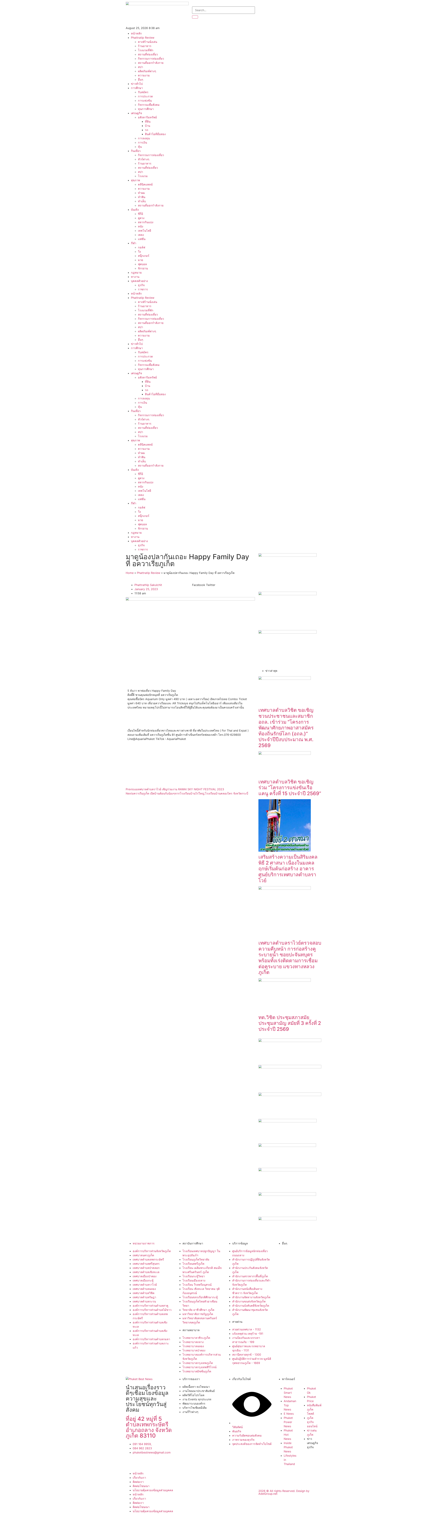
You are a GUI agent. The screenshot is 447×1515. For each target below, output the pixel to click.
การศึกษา (137, 88)
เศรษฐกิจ (136, 113)
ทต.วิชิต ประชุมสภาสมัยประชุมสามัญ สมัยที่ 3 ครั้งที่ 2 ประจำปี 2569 (289, 1023)
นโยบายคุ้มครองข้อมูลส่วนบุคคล (153, 1490)
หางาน (135, 276)
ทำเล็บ (142, 201)
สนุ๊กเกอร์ (143, 255)
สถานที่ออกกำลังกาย (150, 63)
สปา (140, 67)
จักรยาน (143, 268)
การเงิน (142, 142)
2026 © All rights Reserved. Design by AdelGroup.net (283, 1492)
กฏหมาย (136, 272)
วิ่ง (139, 251)
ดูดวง (141, 218)
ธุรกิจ (141, 285)
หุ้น (140, 146)
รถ (146, 130)
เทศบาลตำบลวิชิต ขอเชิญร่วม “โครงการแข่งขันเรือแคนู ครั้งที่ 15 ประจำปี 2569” (289, 787)
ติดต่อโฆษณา (141, 1486)
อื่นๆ (140, 79)
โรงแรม (143, 176)
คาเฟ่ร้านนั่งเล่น (147, 42)
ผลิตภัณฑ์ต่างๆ (147, 71)
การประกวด (145, 96)
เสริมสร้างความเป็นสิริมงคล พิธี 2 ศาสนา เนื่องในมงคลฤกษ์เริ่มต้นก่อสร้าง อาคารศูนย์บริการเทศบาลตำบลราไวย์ (287, 868)
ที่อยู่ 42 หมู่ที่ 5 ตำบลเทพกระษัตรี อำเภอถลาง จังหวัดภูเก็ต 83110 (149, 1427)
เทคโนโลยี (144, 230)
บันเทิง (135, 209)
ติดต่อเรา (138, 1482)
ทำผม (141, 193)
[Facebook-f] (262, 12)
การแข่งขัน (145, 100)
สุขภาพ (135, 180)
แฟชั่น (141, 239)
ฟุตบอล (142, 264)
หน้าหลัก (136, 33)
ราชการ (143, 289)
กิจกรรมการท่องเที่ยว (151, 58)
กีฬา (133, 243)
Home (130, 573)
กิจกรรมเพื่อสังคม (149, 104)
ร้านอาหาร (144, 46)
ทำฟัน (141, 197)
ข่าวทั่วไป (137, 83)
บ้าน (147, 125)
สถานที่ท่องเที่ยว (148, 54)
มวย (140, 260)
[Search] (195, 17)
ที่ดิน (148, 121)
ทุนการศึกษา (146, 109)
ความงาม (144, 75)
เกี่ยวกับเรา (139, 1477)
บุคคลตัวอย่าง (139, 281)
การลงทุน (144, 138)
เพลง (141, 235)
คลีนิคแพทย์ (145, 184)
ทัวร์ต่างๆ (143, 159)
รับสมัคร (143, 92)
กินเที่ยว (136, 151)
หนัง (140, 226)
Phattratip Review (142, 37)
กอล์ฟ (141, 247)
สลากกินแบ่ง (145, 222)
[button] (198, 585)
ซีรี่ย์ (140, 214)
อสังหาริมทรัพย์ (147, 117)
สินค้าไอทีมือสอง (155, 134)
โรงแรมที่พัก (145, 50)
